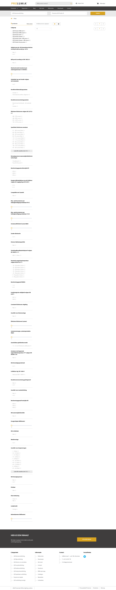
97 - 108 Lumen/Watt (19, 130)
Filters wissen (30, 23)
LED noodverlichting (19, 565)
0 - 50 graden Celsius (18, 275)
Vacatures (40, 568)
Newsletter (40, 577)
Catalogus (40, 574)
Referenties (51, 8)
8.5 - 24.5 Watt (17, 468)
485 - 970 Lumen (17, 116)
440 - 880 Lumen (17, 118)
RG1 (14, 297)
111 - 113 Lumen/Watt (19, 140)
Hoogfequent (17, 161)
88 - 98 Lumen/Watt (18, 132)
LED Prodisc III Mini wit (19, 31)
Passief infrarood (18, 163)
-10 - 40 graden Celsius (19, 269)
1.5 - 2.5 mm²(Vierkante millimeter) (22, 346)
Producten (13, 8)
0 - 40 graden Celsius (18, 277)
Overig (15, 509)
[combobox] (54, 3)
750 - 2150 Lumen (18, 122)
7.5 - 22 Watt (16, 457)
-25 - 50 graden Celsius (19, 271)
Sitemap (103, 588)
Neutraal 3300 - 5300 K (19, 374)
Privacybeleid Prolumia (85, 588)
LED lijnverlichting (18, 559)
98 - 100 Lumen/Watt (19, 147)
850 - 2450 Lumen (18, 120)
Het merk (41, 8)
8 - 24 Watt (16, 466)
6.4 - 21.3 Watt (17, 462)
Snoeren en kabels (18, 577)
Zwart (15, 499)
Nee (14, 52)
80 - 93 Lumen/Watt (18, 136)
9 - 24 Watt (16, 458)
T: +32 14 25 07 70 (66, 559)
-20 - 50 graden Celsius (19, 265)
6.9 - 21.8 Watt (17, 464)
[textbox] (54, 3)
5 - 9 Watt (16, 451)
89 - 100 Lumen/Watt (19, 143)
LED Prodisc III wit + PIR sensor (21, 38)
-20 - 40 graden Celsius (19, 267)
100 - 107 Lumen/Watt (19, 145)
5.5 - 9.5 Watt (16, 453)
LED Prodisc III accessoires (20, 42)
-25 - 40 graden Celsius (19, 273)
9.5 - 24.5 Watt (17, 460)
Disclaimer (95, 588)
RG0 (14, 299)
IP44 (14, 173)
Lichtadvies (41, 580)
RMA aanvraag (41, 571)
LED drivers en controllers (20, 562)
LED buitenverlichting (19, 568)
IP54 (14, 175)
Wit (14, 500)
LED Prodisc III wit (18, 34)
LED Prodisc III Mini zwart (19, 32)
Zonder (15, 93)
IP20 (14, 171)
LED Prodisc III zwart (19, 36)
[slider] (22, 73)
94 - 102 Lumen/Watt (19, 142)
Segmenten (25, 8)
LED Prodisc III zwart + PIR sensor (21, 40)
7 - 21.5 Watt (16, 455)
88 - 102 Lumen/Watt (19, 134)
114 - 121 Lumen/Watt (19, 138)
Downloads (60, 8)
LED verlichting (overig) (19, 580)
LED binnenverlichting (19, 556)
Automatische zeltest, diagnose (21, 94)
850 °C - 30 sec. (17, 255)
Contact (69, 8)
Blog (34, 8)
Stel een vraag (86, 539)
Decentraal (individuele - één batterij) (22, 104)
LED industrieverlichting (20, 571)
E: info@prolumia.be (67, 562)
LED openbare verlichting (20, 574)
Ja (14, 54)
